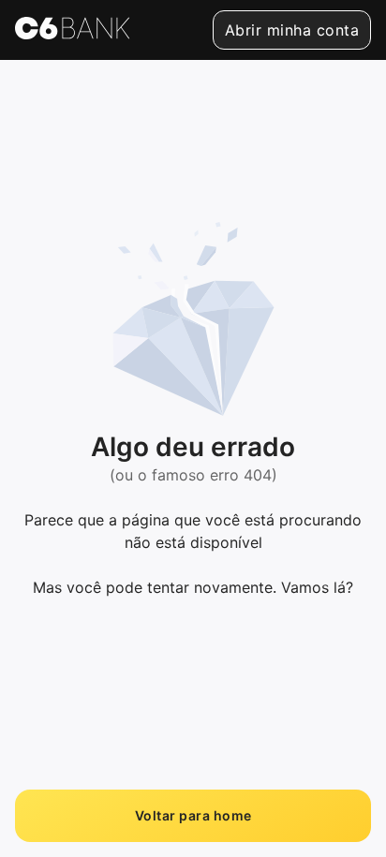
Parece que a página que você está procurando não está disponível (193, 531)
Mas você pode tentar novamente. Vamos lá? (193, 587)
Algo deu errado (193, 447)
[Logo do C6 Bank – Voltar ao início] (72, 30)
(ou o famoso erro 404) (193, 474)
